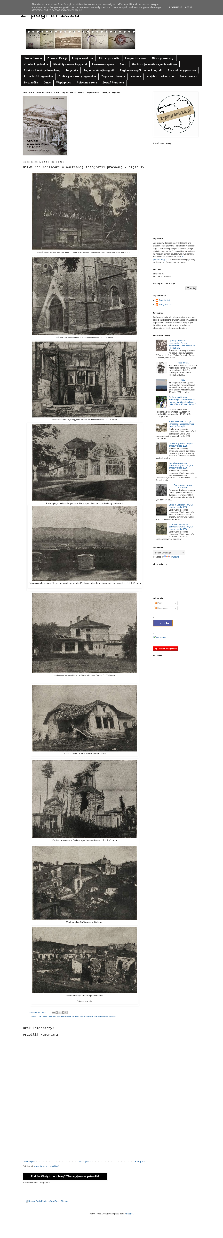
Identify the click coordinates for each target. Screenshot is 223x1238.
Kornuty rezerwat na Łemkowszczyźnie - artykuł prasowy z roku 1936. (181, 465)
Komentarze (162, 608)
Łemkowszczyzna (103, 64)
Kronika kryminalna (36, 64)
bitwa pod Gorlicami (39, 1016)
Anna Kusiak (164, 300)
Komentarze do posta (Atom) (46, 1166)
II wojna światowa (135, 58)
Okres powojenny (163, 58)
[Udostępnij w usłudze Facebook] (62, 1012)
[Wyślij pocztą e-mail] (53, 1012)
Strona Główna (33, 58)
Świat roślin (31, 82)
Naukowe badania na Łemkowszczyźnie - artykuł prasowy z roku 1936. (181, 526)
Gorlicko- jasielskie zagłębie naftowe (154, 64)
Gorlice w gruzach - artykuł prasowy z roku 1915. (180, 445)
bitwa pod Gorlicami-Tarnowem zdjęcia (63, 1016)
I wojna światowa (82, 58)
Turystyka (72, 70)
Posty (159, 603)
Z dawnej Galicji (57, 58)
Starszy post (140, 1161)
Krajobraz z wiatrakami (160, 76)
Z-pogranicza (165, 304)
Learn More (175, 7)
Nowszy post (29, 1161)
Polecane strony (87, 82)
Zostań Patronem (113, 82)
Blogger (129, 1214)
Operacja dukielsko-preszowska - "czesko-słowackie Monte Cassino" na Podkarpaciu (182, 344)
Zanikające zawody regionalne (77, 76)
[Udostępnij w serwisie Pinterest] (66, 1012)
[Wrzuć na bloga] (56, 1012)
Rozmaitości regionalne (38, 76)
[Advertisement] (84, 1133)
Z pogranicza (50, 14)
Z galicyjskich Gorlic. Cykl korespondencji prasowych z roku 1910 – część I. (181, 423)
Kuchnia (135, 76)
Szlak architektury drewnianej (42, 70)
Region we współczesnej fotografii (141, 70)
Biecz (123, 64)
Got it (188, 7)
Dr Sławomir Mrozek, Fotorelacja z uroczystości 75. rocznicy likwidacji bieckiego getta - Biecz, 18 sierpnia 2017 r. (182, 402)
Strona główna (84, 1161)
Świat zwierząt (188, 76)
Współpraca (63, 82)
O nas (47, 82)
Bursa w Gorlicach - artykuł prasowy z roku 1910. (181, 506)
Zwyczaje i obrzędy (113, 76)
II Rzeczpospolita (108, 58)
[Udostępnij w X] (59, 1012)
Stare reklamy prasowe (182, 70)
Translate (175, 557)
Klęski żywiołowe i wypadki (70, 64)
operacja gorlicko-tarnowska (105, 1016)
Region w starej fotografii (98, 70)
